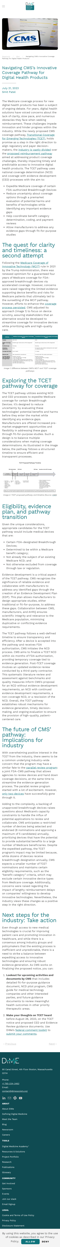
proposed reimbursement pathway (29, 153)
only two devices (13, 793)
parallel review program (41, 767)
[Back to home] (30, 6)
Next (52, 1043)
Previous (10, 1043)
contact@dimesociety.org (14, 1091)
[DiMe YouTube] (20, 1097)
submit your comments (21, 1033)
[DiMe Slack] (15, 1097)
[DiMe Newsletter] (9, 1097)
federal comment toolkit (31, 1030)
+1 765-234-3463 (10, 1083)
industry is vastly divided (34, 149)
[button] (3, 6)
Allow (30, 1241)
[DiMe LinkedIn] (4, 1097)
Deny (45, 1241)
